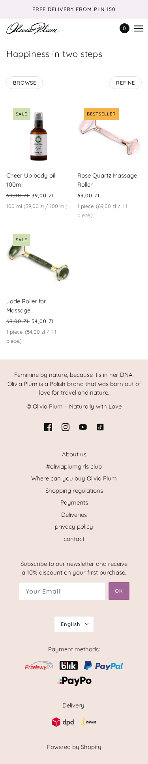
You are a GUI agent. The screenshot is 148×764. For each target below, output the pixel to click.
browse (24, 82)
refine (125, 82)
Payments (74, 502)
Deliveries (74, 514)
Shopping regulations (74, 490)
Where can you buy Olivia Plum (74, 478)
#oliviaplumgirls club (74, 466)
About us (74, 454)
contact (74, 539)
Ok (119, 591)
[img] (48, 427)
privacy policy (74, 526)
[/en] (43, 28)
